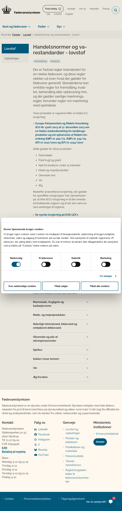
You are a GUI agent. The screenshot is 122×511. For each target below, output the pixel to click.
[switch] (46, 264)
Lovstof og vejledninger (72, 431)
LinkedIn (43, 429)
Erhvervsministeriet (107, 433)
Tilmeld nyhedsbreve (73, 463)
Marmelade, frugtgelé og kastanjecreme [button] (48, 304)
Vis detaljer (106, 276)
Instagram (44, 439)
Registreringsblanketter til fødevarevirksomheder (77, 476)
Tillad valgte (61, 286)
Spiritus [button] (37, 349)
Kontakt (100, 442)
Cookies (9, 498)
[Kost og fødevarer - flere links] (28, 25)
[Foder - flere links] (47, 25)
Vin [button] (35, 368)
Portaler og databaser (72, 440)
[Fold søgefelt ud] (115, 10)
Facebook (44, 434)
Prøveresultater (74, 456)
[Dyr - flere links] (63, 25)
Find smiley (51, 8)
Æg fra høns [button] (40, 377)
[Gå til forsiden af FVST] (20, 10)
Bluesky (42, 449)
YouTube (43, 454)
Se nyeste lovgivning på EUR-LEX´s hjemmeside (56, 216)
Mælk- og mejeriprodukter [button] (49, 314)
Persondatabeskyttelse (37, 498)
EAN (4, 447)
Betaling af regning (13, 451)
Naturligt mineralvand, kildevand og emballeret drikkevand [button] (55, 326)
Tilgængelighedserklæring (76, 498)
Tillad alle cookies (99, 286)
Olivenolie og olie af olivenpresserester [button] (45, 338)
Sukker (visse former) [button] (46, 358)
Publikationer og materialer (75, 449)
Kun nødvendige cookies (22, 286)
